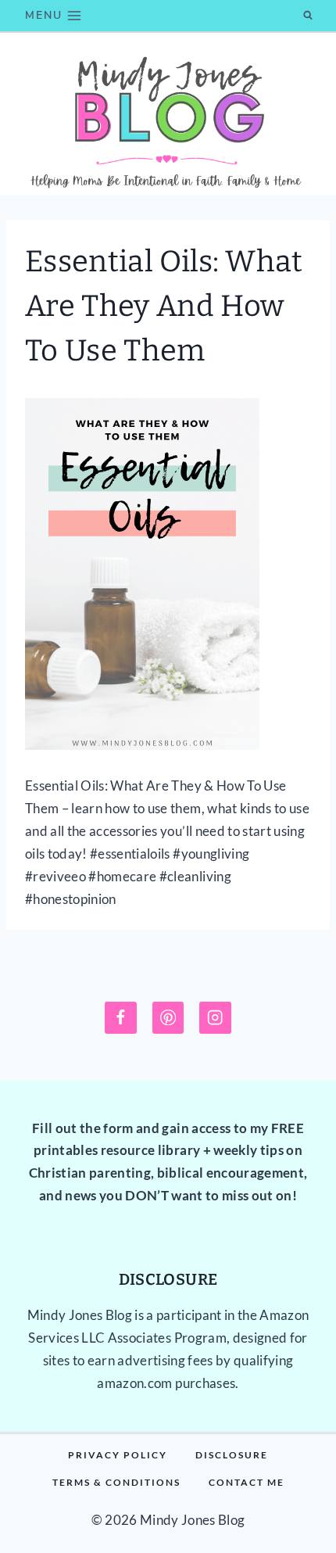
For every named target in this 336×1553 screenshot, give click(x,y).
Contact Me (246, 1482)
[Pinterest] (168, 1018)
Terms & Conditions (116, 1482)
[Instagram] (215, 1018)
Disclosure (231, 1455)
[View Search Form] (307, 15)
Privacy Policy (117, 1455)
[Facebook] (121, 1018)
